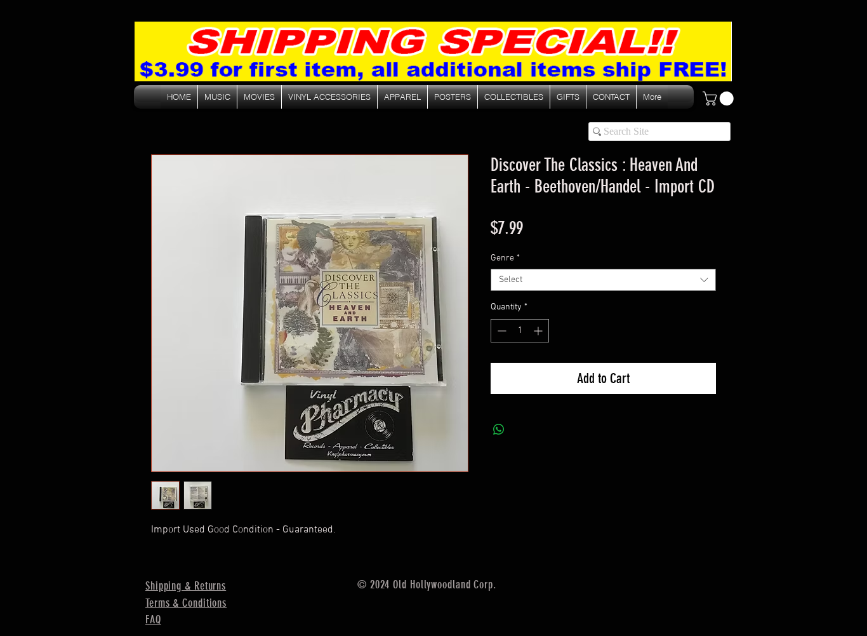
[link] (720, 98)
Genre (505, 258)
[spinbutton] (519, 331)
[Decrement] (500, 331)
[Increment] (539, 331)
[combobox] (603, 280)
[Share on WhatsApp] (498, 429)
